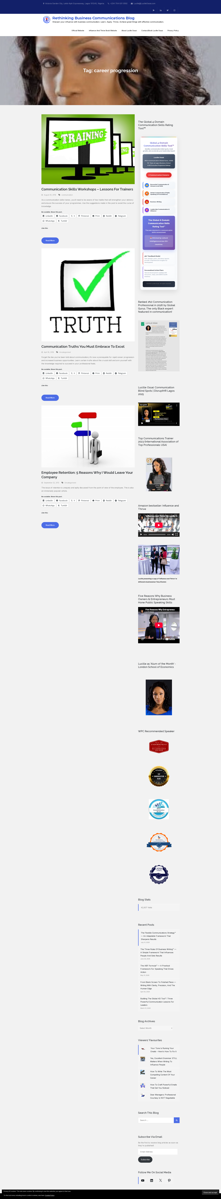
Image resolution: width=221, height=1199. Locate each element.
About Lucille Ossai (129, 30)
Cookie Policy (49, 1195)
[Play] (141, 534)
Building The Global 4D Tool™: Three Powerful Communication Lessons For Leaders (157, 1001)
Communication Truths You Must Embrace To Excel (82, 347)
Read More (50, 240)
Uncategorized (65, 352)
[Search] (177, 1120)
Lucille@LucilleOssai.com (144, 3)
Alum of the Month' (162, 663)
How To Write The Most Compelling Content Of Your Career (162, 1074)
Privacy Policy (173, 30)
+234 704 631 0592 (118, 3)
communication (67, 195)
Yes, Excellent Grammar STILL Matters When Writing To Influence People (163, 1061)
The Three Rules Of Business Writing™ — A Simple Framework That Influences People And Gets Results (158, 952)
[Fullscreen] (176, 534)
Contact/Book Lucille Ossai (152, 30)
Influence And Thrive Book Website (103, 30)
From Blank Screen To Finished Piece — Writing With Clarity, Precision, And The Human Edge (158, 985)
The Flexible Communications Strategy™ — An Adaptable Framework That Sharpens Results (158, 936)
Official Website (78, 30)
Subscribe (145, 1159)
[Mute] (173, 534)
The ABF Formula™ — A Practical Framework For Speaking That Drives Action (156, 969)
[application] (159, 525)
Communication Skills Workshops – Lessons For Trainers (87, 189)
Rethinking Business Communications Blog (93, 18)
